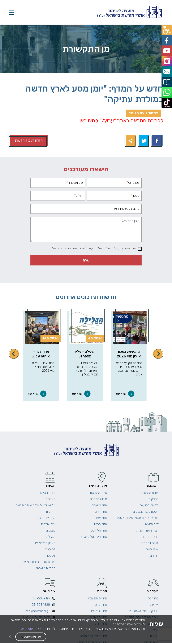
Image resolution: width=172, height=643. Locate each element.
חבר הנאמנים (150, 537)
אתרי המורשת (98, 493)
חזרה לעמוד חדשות (29, 140)
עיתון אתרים (48, 524)
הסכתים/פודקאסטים (146, 512)
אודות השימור (47, 493)
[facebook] (167, 39)
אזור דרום (101, 512)
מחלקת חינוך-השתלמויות (143, 611)
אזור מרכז (100, 524)
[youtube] (167, 48)
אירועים (154, 605)
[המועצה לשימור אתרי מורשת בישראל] (129, 12)
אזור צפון (101, 518)
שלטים (51, 556)
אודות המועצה (150, 493)
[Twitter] (143, 141)
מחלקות (154, 499)
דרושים (154, 556)
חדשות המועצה (149, 505)
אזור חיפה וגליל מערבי (93, 537)
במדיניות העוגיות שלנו (32, 629)
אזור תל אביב (98, 530)
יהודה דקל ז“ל (150, 543)
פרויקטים (49, 549)
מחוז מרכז (100, 605)
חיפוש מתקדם (98, 499)
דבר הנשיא (152, 524)
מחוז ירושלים (99, 611)
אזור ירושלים (99, 505)
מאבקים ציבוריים (45, 543)
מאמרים (50, 499)
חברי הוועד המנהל (147, 530)
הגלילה (50, 537)
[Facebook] (156, 141)
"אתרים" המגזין (46, 518)
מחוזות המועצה (97, 598)
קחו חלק (153, 598)
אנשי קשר (152, 549)
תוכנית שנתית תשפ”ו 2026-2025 (138, 518)
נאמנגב (50, 530)
